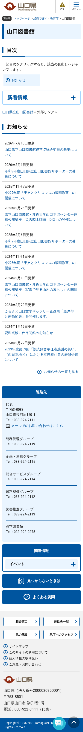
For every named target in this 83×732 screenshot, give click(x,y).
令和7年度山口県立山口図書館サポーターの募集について (40, 244)
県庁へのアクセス (62, 634)
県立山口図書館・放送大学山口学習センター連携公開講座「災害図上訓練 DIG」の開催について (41, 219)
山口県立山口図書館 (17, 112)
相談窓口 (22, 621)
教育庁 (54, 18)
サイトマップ (18, 646)
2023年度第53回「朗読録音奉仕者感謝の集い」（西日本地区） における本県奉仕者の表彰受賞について (41, 354)
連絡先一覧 (61, 621)
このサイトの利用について (28, 652)
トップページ (22, 18)
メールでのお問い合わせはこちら (37, 426)
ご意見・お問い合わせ (25, 664)
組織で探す (40, 18)
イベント (17, 564)
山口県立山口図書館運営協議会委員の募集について (41, 152)
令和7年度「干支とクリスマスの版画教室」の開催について (40, 195)
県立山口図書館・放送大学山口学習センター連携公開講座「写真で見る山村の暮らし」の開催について (41, 289)
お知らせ (18, 80)
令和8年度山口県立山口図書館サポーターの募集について (40, 174)
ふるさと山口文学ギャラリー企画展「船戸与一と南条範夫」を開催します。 (41, 314)
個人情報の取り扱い (23, 658)
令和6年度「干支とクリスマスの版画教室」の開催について (40, 265)
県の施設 (22, 634)
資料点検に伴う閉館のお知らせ (29, 333)
